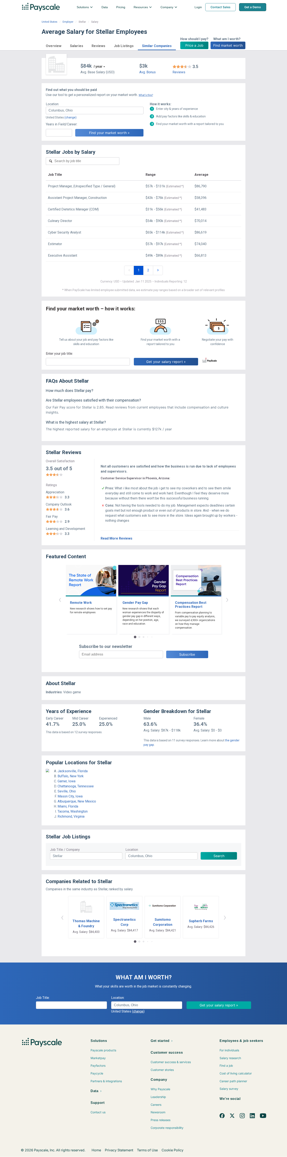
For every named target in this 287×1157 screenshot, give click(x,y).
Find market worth (228, 45)
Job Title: (43, 998)
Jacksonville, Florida (73, 771)
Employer (68, 21)
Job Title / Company (65, 850)
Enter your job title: (59, 354)
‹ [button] (59, 599)
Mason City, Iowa (70, 796)
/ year (98, 66)
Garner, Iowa (66, 781)
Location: (52, 104)
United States (49, 21)
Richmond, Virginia (71, 816)
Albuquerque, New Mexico (77, 801)
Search (218, 856)
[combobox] (95, 110)
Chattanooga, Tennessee (76, 786)
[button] (54, 45)
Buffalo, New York (71, 776)
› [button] (227, 599)
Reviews (178, 72)
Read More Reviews (116, 538)
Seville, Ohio (67, 791)
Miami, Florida (68, 806)
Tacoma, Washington (73, 811)
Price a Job (194, 45)
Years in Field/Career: (61, 124)
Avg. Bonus (147, 72)
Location (131, 850)
